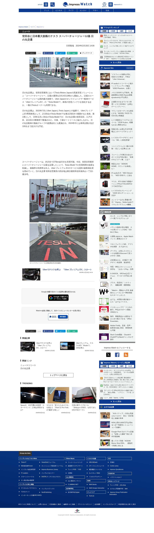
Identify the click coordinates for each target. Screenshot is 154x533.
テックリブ (91, 492)
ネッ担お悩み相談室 (27, 480)
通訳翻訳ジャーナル (95, 469)
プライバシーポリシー (85, 504)
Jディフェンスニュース (96, 466)
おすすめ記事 (109, 407)
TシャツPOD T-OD (74, 469)
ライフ (71, 10)
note (74, 53)
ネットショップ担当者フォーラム (52, 466)
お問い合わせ (42, 504)
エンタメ (83, 10)
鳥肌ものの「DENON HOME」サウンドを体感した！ (121, 166)
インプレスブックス (48, 489)
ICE (109, 458)
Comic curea (114, 466)
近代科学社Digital (73, 492)
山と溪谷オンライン (74, 481)
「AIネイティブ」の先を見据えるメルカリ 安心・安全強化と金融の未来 (122, 415)
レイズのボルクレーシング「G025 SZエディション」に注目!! (122, 193)
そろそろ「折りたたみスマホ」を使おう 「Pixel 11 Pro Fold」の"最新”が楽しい (58, 407)
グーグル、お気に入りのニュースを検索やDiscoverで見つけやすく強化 (121, 253)
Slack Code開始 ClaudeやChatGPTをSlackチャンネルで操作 (121, 337)
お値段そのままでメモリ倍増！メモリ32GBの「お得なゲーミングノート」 (122, 104)
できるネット (25, 492)
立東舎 (70, 473)
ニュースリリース (28, 365)
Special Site (109, 68)
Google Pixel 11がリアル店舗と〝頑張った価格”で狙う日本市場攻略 (122, 434)
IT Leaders (24, 473)
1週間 (121, 31)
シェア (50, 53)
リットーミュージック (75, 462)
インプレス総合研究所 (28, 469)
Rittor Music (70, 458)
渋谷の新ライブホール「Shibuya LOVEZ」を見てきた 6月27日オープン (85, 407)
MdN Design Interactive (96, 488)
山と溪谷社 (70, 477)
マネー (95, 10)
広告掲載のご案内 (55, 504)
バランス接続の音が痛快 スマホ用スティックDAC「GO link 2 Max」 (121, 229)
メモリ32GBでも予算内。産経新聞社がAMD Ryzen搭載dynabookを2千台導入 (122, 95)
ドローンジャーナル (27, 477)
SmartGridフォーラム (48, 462)
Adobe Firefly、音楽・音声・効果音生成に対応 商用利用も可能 (121, 328)
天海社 (112, 462)
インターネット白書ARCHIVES (31, 495)
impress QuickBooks (116, 469)
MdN (88, 481)
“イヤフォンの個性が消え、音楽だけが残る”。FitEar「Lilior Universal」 (121, 76)
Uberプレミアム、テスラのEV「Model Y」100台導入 (84, 345)
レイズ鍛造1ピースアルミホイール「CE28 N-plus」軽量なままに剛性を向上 (122, 122)
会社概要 (97, 504)
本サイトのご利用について (27, 504)
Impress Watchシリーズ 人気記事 (117, 363)
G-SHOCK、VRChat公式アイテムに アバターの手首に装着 (121, 276)
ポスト (32, 53)
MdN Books (93, 484)
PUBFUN (111, 473)
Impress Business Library (50, 469)
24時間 (113, 31)
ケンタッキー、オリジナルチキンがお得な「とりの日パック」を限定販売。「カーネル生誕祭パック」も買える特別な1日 (119, 372)
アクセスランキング (111, 27)
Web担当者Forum (27, 466)
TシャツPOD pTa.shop (118, 485)
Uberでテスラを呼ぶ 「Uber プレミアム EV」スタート (67, 270)
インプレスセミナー (48, 473)
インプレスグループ (109, 504)
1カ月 (130, 31)
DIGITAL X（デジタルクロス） (51, 477)
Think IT (23, 462)
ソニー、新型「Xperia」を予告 (114, 398)
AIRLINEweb (93, 462)
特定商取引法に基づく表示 (127, 504)
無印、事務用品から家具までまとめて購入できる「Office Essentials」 (121, 318)
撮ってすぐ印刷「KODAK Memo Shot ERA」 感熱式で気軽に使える (121, 443)
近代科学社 (70, 488)
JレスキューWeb (94, 473)
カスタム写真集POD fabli (119, 489)
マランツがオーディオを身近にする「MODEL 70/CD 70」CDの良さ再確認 (122, 113)
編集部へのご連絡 (69, 504)
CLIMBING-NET (73, 484)
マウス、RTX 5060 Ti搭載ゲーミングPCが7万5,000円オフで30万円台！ (122, 184)
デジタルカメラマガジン (29, 488)
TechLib (91, 496)
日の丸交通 (25, 368)
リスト (39, 53)
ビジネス (58, 10)
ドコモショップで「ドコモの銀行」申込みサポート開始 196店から (121, 309)
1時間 (104, 31)
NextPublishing (46, 492)
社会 (107, 10)
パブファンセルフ (116, 477)
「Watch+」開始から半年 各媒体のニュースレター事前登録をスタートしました (121, 292)
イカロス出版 (91, 458)
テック (46, 10)
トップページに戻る (58, 375)
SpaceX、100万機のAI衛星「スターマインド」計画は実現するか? (32, 407)
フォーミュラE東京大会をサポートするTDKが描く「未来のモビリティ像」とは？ (122, 157)
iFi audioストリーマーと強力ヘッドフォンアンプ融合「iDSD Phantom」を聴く (122, 86)
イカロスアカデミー (95, 477)
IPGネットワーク (113, 481)
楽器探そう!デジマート (75, 466)
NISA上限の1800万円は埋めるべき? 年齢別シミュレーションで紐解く (122, 425)
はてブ (62, 53)
